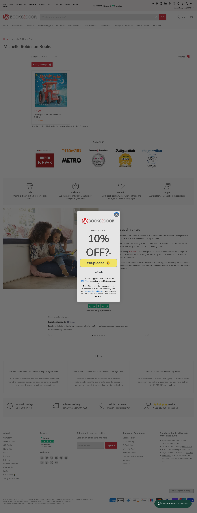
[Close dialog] (116, 214)
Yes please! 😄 (98, 263)
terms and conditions (93, 291)
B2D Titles (85, 281)
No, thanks (98, 272)
